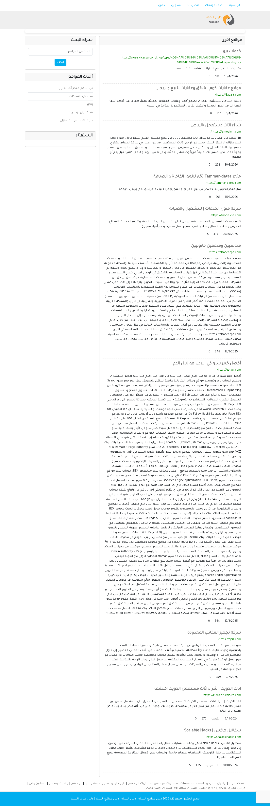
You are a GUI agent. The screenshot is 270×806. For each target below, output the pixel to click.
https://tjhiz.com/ (229, 639)
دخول (162, 5)
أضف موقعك (214, 5)
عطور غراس (207, 788)
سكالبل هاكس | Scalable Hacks (212, 731)
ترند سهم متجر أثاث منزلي (76, 88)
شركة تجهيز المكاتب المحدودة (214, 633)
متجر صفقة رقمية (97, 783)
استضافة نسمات (192, 783)
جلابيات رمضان (58, 783)
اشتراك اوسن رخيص (158, 788)
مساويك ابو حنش (166, 783)
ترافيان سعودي (216, 783)
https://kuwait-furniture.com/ (222, 695)
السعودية (212, 765)
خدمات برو (232, 51)
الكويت (215, 719)
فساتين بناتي (37, 783)
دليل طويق (118, 783)
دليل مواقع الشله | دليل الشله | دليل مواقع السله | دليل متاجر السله (116, 799)
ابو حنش (76, 783)
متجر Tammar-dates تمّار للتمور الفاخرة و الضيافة (197, 177)
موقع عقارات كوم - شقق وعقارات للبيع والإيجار (199, 88)
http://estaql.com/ (229, 370)
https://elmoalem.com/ (226, 132)
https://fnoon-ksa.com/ (226, 215)
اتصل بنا (193, 5)
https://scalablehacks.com (224, 737)
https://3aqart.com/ (228, 95)
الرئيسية (235, 5)
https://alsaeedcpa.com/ (225, 252)
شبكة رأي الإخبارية (81, 112)
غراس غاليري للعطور (231, 788)
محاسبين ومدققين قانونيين (216, 246)
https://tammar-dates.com (223, 183)
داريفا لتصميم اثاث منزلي (76, 120)
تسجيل (176, 5)
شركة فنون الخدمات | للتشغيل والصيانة (205, 209)
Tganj (89, 104)
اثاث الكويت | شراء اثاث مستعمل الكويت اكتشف (197, 689)
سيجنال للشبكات (81, 96)
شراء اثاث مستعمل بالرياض (216, 125)
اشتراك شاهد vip (185, 788)
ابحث (60, 62)
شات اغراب (236, 783)
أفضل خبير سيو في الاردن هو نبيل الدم (207, 364)
